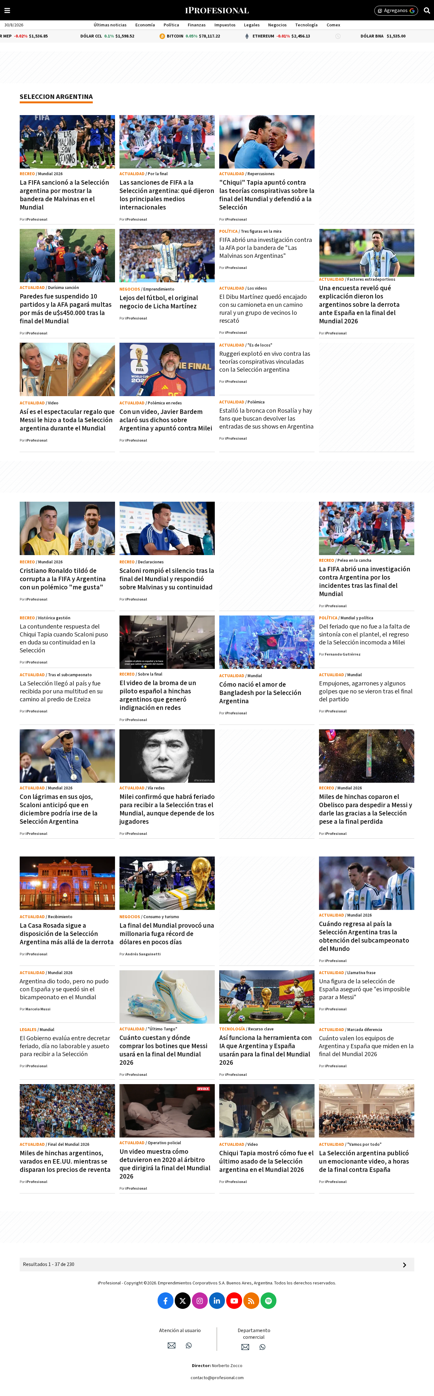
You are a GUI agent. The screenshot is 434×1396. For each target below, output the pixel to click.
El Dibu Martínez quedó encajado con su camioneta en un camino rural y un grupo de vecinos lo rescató (263, 309)
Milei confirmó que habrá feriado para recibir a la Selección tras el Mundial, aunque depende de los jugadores (167, 809)
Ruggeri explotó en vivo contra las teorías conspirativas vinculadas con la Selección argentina (264, 362)
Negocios (277, 25)
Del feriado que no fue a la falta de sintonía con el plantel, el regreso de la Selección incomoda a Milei (364, 634)
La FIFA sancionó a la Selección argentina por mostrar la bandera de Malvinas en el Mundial (64, 195)
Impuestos (224, 25)
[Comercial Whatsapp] (262, 1347)
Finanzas (197, 25)
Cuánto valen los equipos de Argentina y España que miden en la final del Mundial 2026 (366, 1046)
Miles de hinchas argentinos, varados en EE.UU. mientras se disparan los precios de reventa (65, 1161)
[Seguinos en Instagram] (200, 1300)
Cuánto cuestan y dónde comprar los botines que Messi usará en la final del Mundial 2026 (163, 1050)
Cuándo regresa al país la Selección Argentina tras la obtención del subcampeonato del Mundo (364, 936)
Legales (252, 25)
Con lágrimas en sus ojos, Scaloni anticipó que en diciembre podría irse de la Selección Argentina (59, 809)
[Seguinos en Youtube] (234, 1300)
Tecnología (306, 25)
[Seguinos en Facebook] (165, 1300)
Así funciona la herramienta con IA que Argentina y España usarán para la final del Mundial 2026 (265, 1050)
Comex (333, 25)
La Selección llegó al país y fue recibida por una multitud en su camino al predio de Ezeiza (61, 691)
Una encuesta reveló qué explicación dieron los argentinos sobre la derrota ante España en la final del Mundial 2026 (359, 305)
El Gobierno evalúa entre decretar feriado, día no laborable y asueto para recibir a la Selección (65, 1046)
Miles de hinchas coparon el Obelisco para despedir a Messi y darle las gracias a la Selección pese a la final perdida (365, 809)
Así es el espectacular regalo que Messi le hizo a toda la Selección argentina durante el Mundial (67, 420)
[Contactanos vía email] (171, 1345)
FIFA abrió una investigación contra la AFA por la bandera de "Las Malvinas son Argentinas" (265, 248)
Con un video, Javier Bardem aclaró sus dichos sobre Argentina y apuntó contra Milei (165, 420)
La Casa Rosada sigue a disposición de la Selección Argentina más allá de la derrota (67, 933)
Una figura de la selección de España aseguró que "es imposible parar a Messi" (364, 989)
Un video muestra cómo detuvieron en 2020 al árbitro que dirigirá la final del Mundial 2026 (164, 1164)
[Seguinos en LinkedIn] (217, 1300)
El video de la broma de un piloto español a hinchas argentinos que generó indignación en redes (157, 695)
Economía (145, 25)
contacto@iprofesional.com (217, 1378)
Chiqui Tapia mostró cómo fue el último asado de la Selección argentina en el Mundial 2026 (266, 1161)
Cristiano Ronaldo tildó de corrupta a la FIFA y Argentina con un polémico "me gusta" (63, 579)
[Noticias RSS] (251, 1300)
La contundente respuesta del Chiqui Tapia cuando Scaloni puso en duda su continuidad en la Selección (64, 638)
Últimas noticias (110, 25)
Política (171, 25)
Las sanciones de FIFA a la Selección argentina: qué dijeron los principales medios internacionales (166, 195)
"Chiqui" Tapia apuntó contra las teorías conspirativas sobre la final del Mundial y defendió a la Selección (267, 195)
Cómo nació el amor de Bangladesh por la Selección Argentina (260, 692)
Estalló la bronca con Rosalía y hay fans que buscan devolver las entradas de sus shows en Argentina (266, 419)
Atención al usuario (180, 1330)
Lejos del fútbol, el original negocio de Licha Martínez (158, 302)
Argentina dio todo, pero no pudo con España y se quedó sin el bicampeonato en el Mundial (64, 989)
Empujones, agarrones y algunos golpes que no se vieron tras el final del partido (366, 691)
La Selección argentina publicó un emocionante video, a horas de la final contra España (364, 1161)
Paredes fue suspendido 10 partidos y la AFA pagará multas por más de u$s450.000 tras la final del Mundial (66, 309)
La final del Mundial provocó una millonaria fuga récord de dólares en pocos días (166, 933)
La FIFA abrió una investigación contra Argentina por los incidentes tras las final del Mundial (364, 581)
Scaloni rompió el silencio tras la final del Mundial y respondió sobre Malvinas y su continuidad (166, 579)
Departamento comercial (254, 1334)
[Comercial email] (245, 1347)
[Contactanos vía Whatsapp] (189, 1345)
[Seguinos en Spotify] (268, 1300)
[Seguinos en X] (183, 1300)
